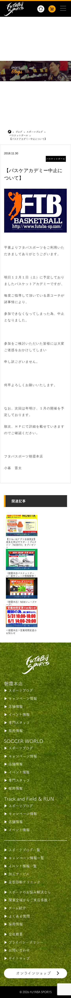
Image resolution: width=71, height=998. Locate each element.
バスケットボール (55, 159)
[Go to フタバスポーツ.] (10, 131)
